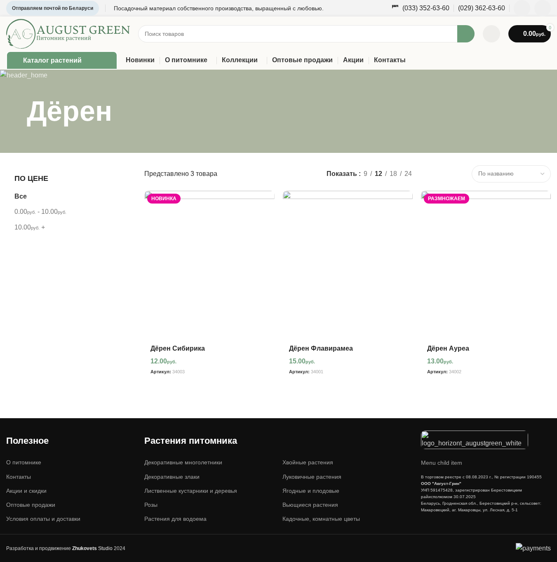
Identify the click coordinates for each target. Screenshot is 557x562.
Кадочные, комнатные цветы (321, 518)
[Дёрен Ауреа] (486, 265)
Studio (92, 548)
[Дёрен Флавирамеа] (348, 265)
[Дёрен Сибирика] (209, 265)
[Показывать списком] (427, 174)
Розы (150, 504)
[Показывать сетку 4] (458, 174)
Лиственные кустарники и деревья (190, 490)
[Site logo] (68, 33)
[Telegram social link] (542, 8)
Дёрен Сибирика (177, 348)
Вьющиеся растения (310, 504)
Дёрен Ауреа (448, 348)
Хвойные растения (307, 462)
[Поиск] (466, 33)
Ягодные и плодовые (310, 490)
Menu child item (441, 462)
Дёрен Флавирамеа (321, 348)
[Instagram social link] (522, 8)
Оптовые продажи (30, 504)
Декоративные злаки (172, 476)
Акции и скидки (26, 490)
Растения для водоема (175, 518)
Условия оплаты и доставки (43, 518)
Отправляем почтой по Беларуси (52, 8)
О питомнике (23, 462)
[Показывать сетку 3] (443, 174)
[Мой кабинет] (491, 34)
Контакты (18, 476)
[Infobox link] (420, 8)
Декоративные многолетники (183, 462)
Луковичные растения (311, 476)
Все (20, 196)
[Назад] (16, 111)
